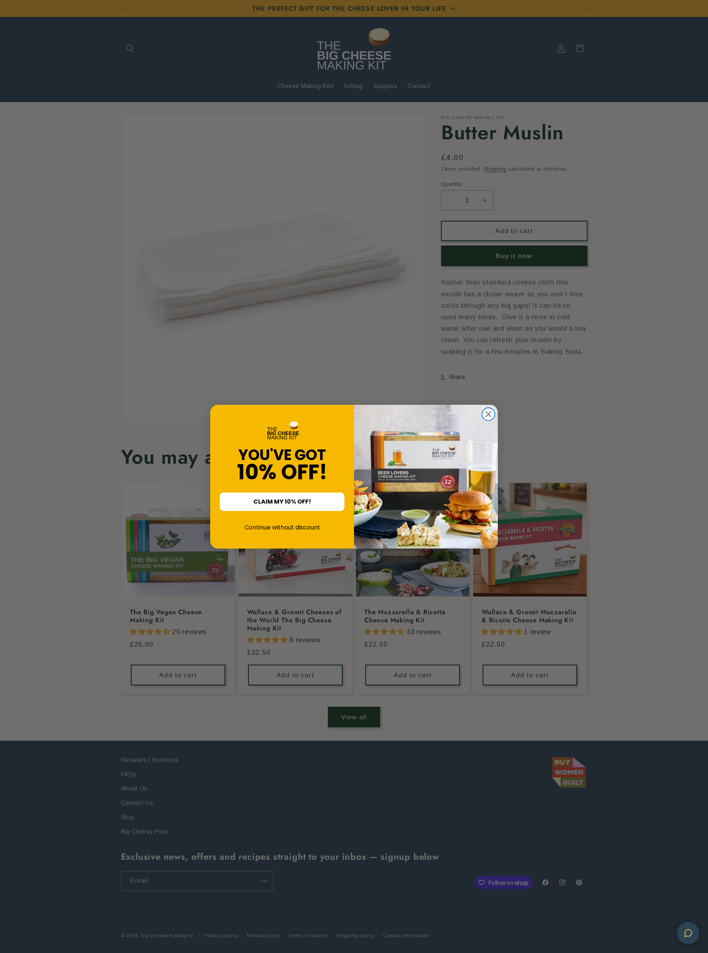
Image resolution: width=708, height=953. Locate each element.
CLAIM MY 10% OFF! (282, 501)
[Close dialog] (488, 414)
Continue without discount (282, 527)
